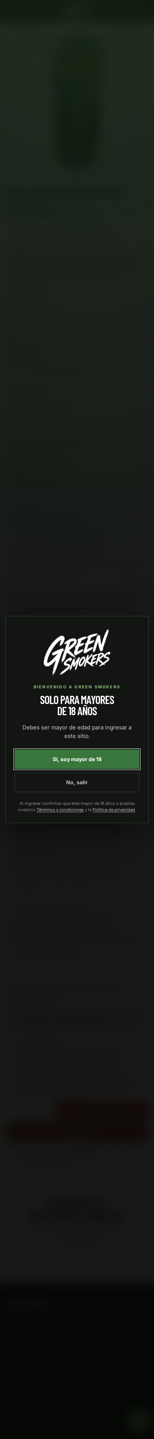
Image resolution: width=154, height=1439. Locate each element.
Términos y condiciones (60, 809)
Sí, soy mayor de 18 (77, 759)
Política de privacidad (114, 809)
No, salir (77, 782)
